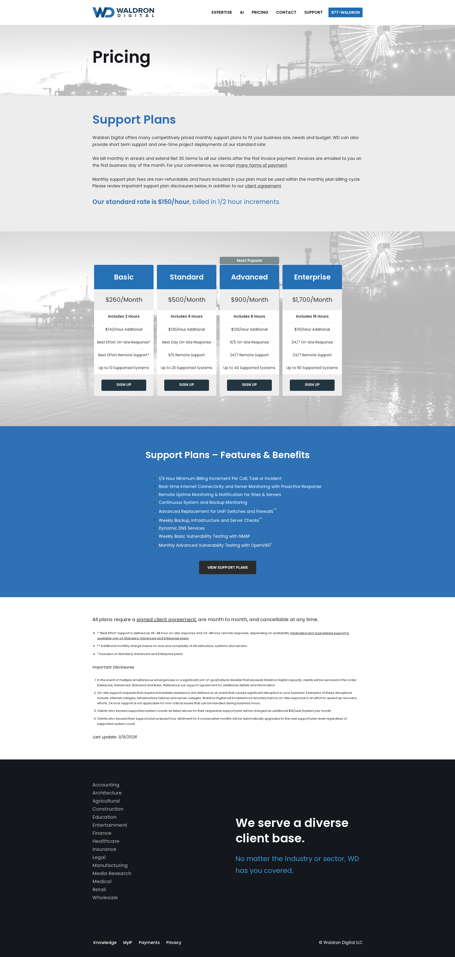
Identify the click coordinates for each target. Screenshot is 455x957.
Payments (149, 942)
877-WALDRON (345, 12)
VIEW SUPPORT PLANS (227, 567)
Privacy (173, 942)
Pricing (260, 12)
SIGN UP (123, 384)
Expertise (222, 12)
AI (242, 12)
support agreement (202, 685)
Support (313, 12)
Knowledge (105, 942)
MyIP (127, 942)
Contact (286, 12)
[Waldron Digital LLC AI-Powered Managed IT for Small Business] (124, 12)
